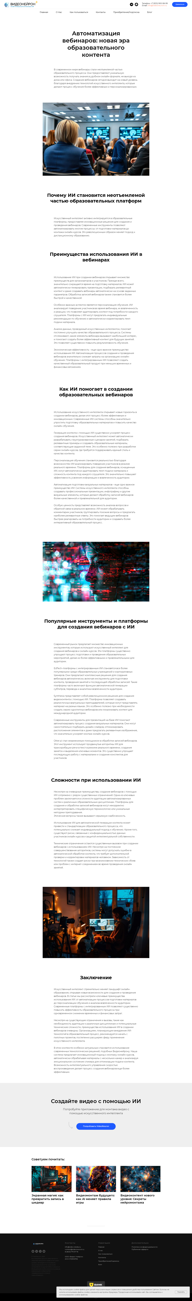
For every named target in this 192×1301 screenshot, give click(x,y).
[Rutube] (44, 1251)
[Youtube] (33, 1251)
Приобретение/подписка (108, 1261)
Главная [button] (44, 12)
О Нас (59, 12)
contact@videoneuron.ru (74, 1249)
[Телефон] (40, 1251)
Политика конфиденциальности (144, 1247)
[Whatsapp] (136, 4)
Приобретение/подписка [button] (126, 12)
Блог (149, 12)
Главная (101, 1247)
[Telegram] (131, 4)
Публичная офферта (140, 1249)
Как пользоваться (105, 1254)
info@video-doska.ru (73, 1247)
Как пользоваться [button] (79, 12)
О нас (100, 1250)
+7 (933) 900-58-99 (159, 3)
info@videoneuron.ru (157, 5)
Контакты (101, 12)
